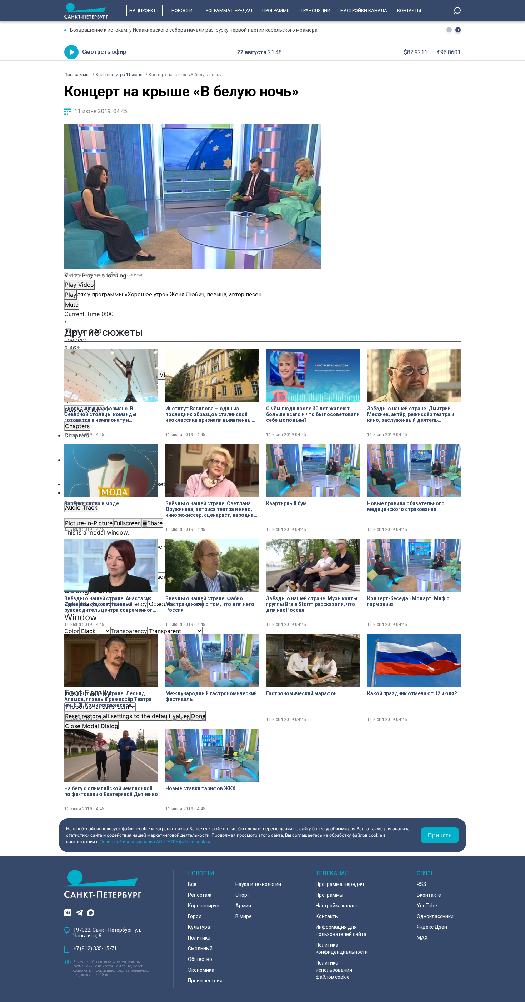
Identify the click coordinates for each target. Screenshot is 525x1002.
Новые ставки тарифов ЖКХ (200, 788)
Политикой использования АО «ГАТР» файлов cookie (154, 841)
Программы (276, 10)
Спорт (242, 895)
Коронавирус (203, 905)
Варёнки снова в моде (91, 503)
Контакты (409, 10)
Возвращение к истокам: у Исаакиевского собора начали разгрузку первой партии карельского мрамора (194, 30)
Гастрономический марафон (301, 693)
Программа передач (227, 10)
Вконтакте (429, 895)
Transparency (129, 631)
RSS (421, 884)
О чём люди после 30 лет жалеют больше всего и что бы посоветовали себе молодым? (313, 414)
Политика (199, 938)
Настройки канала (363, 10)
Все (192, 884)
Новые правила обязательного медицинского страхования (406, 506)
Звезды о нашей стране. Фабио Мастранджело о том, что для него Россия (209, 604)
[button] (458, 29)
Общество (200, 959)
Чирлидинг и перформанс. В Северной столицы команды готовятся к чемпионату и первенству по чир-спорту (100, 414)
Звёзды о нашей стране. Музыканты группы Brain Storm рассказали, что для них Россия (312, 604)
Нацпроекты (144, 10)
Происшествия (205, 980)
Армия (243, 905)
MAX (422, 938)
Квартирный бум (286, 503)
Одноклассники (435, 916)
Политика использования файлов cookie (334, 970)
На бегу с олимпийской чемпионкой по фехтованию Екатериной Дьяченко (111, 791)
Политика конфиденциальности (342, 948)
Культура (199, 927)
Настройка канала (337, 905)
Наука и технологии (258, 884)
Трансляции (315, 10)
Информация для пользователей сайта (341, 930)
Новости (181, 10)
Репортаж (199, 895)
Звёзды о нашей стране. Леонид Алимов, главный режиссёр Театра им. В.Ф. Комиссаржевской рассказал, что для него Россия (107, 699)
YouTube (427, 905)
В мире (243, 916)
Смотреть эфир (104, 52)
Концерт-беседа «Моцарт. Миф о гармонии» (408, 601)
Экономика (201, 970)
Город (195, 916)
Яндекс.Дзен (432, 927)
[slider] (192, 348)
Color (71, 631)
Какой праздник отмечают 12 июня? (412, 693)
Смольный (200, 948)
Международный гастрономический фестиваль (211, 696)
